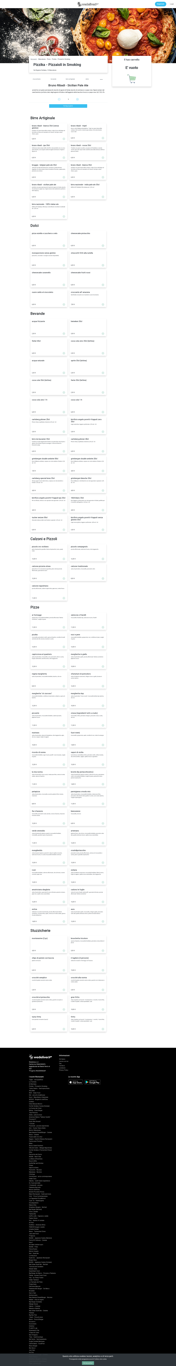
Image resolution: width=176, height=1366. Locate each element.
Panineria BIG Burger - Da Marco (39, 1288)
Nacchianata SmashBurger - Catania (40, 1132)
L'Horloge (32, 1174)
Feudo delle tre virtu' (35, 1137)
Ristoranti (34, 59)
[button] (101, 79)
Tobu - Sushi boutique (36, 1337)
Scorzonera (32, 1324)
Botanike (32, 1291)
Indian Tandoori (34, 1280)
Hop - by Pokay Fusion (36, 1277)
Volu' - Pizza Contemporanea (38, 1196)
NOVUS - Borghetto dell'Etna (38, 1099)
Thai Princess (33, 1112)
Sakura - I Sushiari (34, 1306)
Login (172, 4)
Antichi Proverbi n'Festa (36, 1192)
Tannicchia (32, 1214)
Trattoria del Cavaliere (36, 1266)
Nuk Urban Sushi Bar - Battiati (38, 1264)
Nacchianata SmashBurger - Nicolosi (40, 1297)
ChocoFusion (33, 1249)
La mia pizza (33, 1255)
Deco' (31, 1242)
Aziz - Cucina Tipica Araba (37, 1128)
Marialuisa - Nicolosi (35, 1172)
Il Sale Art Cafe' (34, 1332)
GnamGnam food (34, 1271)
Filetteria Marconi (34, 1286)
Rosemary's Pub (34, 1330)
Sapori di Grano (33, 1167)
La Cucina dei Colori (35, 1108)
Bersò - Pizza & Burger (36, 1319)
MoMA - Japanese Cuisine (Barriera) (40, 1238)
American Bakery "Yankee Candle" (39, 1117)
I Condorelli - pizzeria (35, 1185)
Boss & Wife (33, 1161)
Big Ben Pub (33, 1315)
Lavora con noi (63, 1061)
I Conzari (31, 1123)
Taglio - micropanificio (36, 1080)
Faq (60, 1063)
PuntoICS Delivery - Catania (38, 1240)
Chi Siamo (62, 1059)
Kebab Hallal (33, 1269)
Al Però (31, 1222)
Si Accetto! (88, 1363)
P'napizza (32, 1236)
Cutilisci (31, 1101)
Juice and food (34, 1233)
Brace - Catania (34, 1134)
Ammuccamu (33, 1295)
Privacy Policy (63, 1070)
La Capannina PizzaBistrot (37, 1198)
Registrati (160, 4)
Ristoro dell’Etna (34, 1189)
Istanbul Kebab (34, 1229)
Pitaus (31, 1165)
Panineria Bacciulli (34, 1187)
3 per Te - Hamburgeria (36, 1200)
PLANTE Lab (33, 1328)
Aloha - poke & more (35, 1115)
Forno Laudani (33, 1211)
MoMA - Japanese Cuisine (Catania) (40, 1262)
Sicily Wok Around (34, 1121)
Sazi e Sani (32, 1293)
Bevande (53, 79)
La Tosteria (32, 1082)
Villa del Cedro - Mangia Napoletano (40, 1148)
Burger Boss (33, 1260)
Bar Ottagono (33, 1335)
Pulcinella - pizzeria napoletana (39, 1126)
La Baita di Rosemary (35, 1159)
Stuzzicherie (37, 79)
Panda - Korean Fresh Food (37, 1275)
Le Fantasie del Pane (36, 1282)
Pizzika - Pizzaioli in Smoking (38, 1086)
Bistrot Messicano (35, 1130)
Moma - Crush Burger (35, 1110)
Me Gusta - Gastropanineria (37, 1339)
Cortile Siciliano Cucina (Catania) (39, 1106)
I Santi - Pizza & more (36, 1317)
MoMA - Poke (33, 1247)
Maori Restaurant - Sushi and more (40, 1194)
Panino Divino (33, 1218)
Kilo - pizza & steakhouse (37, 1095)
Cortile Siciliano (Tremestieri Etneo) (40, 1150)
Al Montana (32, 1084)
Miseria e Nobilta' (34, 1308)
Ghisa (30, 1143)
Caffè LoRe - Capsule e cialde (38, 1216)
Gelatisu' (31, 1326)
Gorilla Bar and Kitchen (36, 1163)
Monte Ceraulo (33, 1251)
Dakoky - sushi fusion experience (39, 1181)
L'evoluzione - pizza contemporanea (40, 1176)
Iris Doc (31, 1352)
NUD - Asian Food (34, 1093)
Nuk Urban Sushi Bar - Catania (38, 1310)
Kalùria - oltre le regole (36, 1299)
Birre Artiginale (70, 79)
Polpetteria (32, 1284)
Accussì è (32, 1321)
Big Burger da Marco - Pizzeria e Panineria (42, 1273)
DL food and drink (34, 1183)
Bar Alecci (32, 1348)
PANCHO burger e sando (37, 1227)
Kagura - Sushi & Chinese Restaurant (40, 1139)
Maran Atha (32, 1205)
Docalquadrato (33, 1203)
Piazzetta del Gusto (35, 1154)
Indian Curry (32, 1178)
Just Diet (32, 1350)
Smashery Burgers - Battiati (38, 1207)
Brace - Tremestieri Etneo (37, 1231)
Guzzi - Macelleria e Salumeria (38, 1097)
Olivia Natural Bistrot (35, 1104)
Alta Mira (32, 1090)
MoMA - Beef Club (35, 1156)
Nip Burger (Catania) (35, 1302)
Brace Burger (33, 1346)
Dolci (87, 79)
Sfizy (30, 1152)
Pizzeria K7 (32, 1119)
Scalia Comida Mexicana (36, 1341)
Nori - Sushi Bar (34, 1253)
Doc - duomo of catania (36, 1220)
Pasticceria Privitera (35, 1141)
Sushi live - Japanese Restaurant (39, 1258)
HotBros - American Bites (37, 1225)
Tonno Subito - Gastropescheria (39, 1088)
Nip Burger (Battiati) (35, 1209)
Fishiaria (31, 1313)
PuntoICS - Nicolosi (35, 1170)
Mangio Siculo (33, 1304)
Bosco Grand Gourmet (36, 1145)
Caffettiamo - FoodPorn (37, 1343)
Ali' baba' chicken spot (36, 1244)
